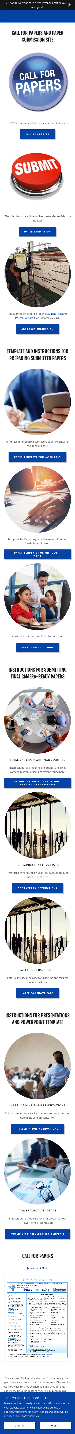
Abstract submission (37, 329)
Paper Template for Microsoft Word (37, 554)
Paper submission (37, 231)
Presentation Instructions (37, 1128)
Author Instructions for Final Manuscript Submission (37, 783)
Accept (55, 1425)
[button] (9, 16)
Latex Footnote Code (37, 993)
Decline (20, 1425)
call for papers (37, 134)
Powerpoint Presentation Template (37, 1233)
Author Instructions (37, 647)
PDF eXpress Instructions (37, 888)
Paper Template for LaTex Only (37, 457)
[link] (37, 1268)
